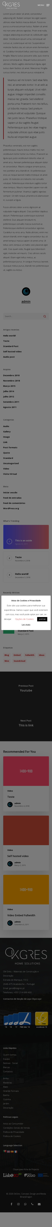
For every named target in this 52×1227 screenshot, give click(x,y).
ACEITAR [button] (42, 619)
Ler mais (26, 624)
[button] (44, 5)
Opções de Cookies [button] (24, 619)
